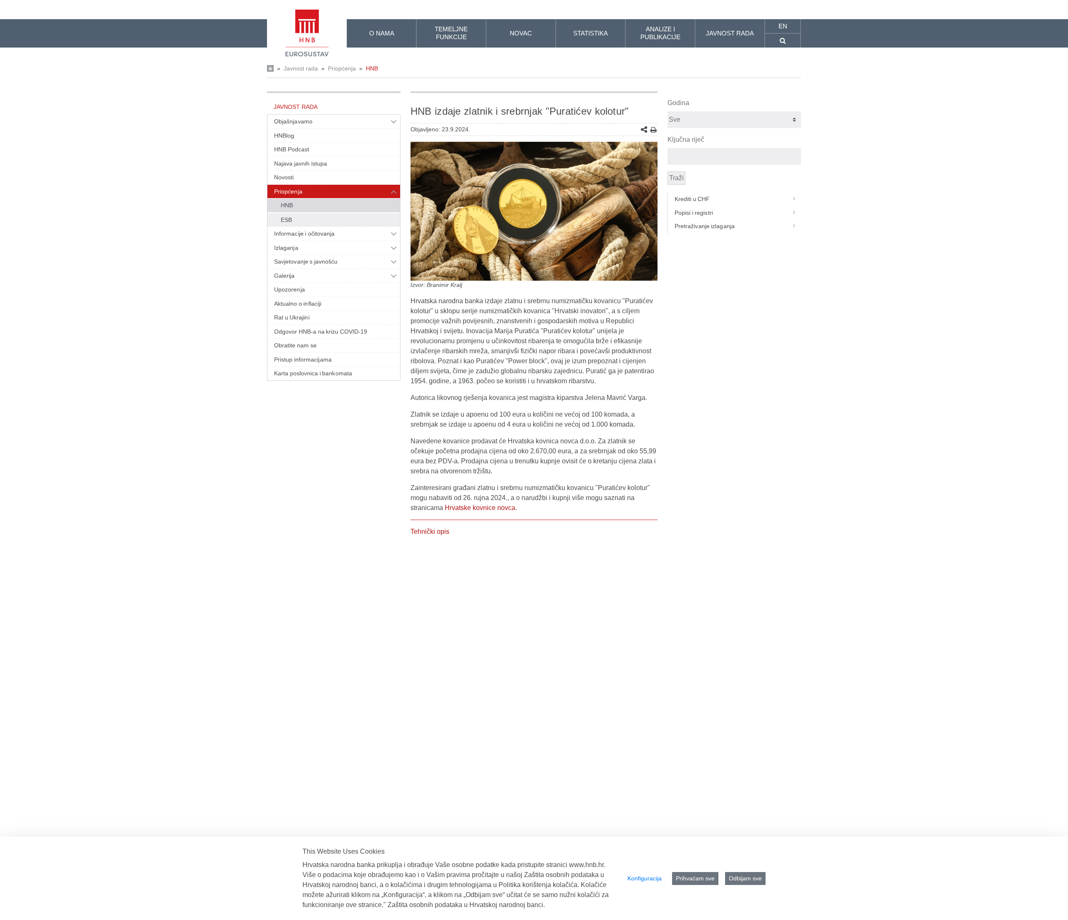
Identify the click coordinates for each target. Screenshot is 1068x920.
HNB (372, 68)
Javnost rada (301, 68)
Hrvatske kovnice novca (480, 507)
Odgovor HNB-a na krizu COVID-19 (320, 331)
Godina (678, 102)
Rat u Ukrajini (292, 317)
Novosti (284, 177)
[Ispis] (653, 129)
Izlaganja (286, 247)
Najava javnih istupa (300, 163)
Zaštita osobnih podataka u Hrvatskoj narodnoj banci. (466, 904)
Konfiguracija (644, 878)
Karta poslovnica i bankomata (313, 373)
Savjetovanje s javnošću (306, 261)
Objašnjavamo (293, 121)
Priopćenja (342, 68)
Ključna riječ (686, 139)
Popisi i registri (694, 212)
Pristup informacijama (303, 359)
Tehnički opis (430, 531)
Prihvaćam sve (695, 878)
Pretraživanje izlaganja (705, 226)
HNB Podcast (291, 149)
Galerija (284, 275)
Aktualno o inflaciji (297, 303)
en (782, 26)
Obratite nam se (295, 345)
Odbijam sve (745, 878)
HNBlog (284, 135)
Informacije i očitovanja (304, 233)
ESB (286, 219)
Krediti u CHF (692, 199)
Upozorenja (289, 289)
